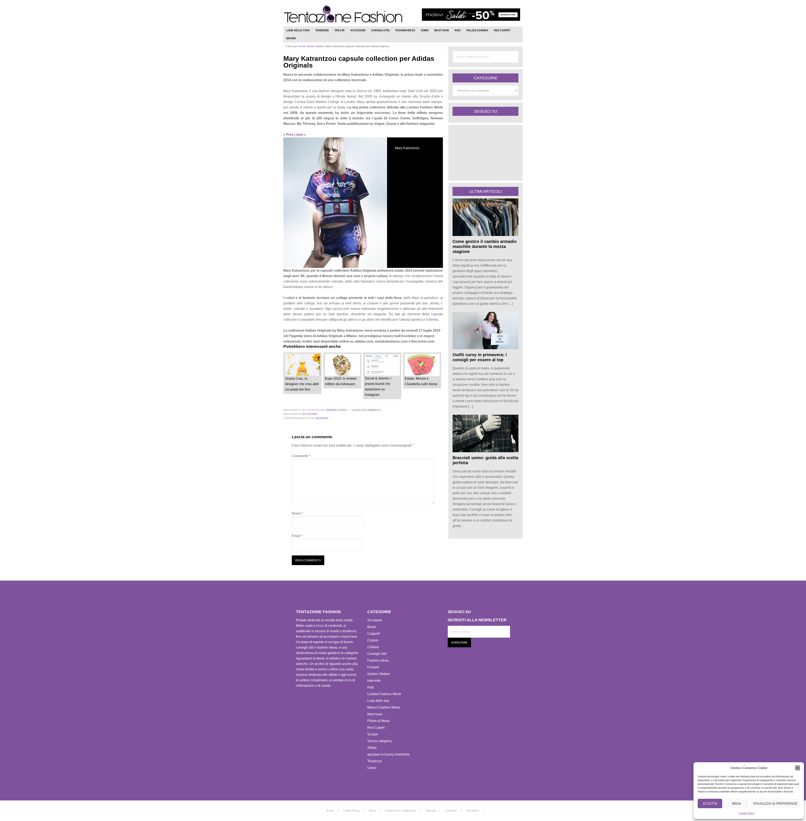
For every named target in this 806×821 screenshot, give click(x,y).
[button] (798, 768)
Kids (370, 687)
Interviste (374, 680)
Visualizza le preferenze (775, 803)
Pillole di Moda (378, 721)
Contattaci (451, 810)
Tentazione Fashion (343, 14)
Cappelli (373, 633)
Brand (310, 46)
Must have (375, 714)
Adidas (320, 46)
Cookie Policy (747, 813)
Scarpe (372, 734)
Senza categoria (379, 741)
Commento (301, 456)
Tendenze (374, 761)
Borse (371, 627)
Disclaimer (472, 810)
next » (301, 134)
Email (297, 536)
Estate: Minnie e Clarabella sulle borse (421, 381)
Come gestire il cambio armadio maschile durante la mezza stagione (485, 246)
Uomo (371, 768)
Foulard (373, 667)
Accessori (309, 414)
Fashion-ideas (378, 660)
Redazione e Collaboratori (400, 810)
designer (321, 418)
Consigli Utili (376, 653)
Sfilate (372, 747)
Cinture (372, 640)
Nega (736, 803)
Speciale (430, 810)
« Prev (288, 134)
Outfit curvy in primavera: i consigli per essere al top (480, 357)
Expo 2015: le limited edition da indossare (340, 381)
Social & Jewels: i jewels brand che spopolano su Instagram (378, 386)
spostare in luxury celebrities (388, 754)
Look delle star (378, 700)
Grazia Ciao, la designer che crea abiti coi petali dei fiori (302, 384)
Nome (297, 513)
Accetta (710, 803)
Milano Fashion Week (383, 707)
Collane (373, 647)
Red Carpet (376, 727)
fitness (433, 319)
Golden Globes (378, 674)
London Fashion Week (384, 694)
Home (372, 810)
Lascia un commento (366, 410)
